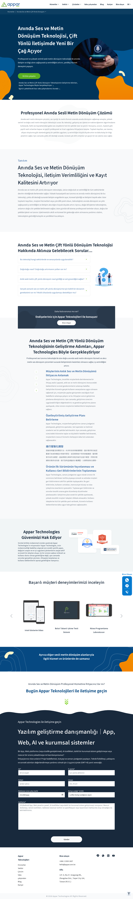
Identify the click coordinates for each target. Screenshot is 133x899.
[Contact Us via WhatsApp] (127, 580)
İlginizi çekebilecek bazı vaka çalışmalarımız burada (39, 88)
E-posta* (71, 769)
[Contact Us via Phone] (127, 592)
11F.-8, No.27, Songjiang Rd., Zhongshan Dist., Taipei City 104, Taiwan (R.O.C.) (72, 878)
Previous (11, 615)
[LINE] (98, 855)
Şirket (20, 780)
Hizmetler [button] (54, 4)
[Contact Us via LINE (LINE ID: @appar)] (127, 586)
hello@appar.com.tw (67, 864)
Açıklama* (22, 802)
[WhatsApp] (103, 855)
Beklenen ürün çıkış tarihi (28, 791)
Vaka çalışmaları (90, 4)
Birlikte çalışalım (29, 76)
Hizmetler (11, 12)
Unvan (70, 780)
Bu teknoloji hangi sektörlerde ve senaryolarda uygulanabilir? (46, 259)
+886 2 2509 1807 (66, 861)
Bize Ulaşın (66, 322)
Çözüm (20, 871)
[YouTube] (113, 855)
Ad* (19, 769)
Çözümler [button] (76, 4)
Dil (128, 4)
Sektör (20, 868)
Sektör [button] (65, 4)
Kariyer (110, 4)
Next (122, 615)
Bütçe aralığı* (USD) (76, 791)
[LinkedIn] (108, 855)
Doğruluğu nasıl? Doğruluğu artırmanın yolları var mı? (43, 269)
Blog (102, 4)
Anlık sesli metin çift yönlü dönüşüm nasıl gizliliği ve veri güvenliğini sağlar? (52, 279)
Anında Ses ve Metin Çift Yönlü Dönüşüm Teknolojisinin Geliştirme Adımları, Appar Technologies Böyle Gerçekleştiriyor (48, 83)
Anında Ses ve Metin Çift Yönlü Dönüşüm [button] (31, 12)
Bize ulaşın (120, 4)
